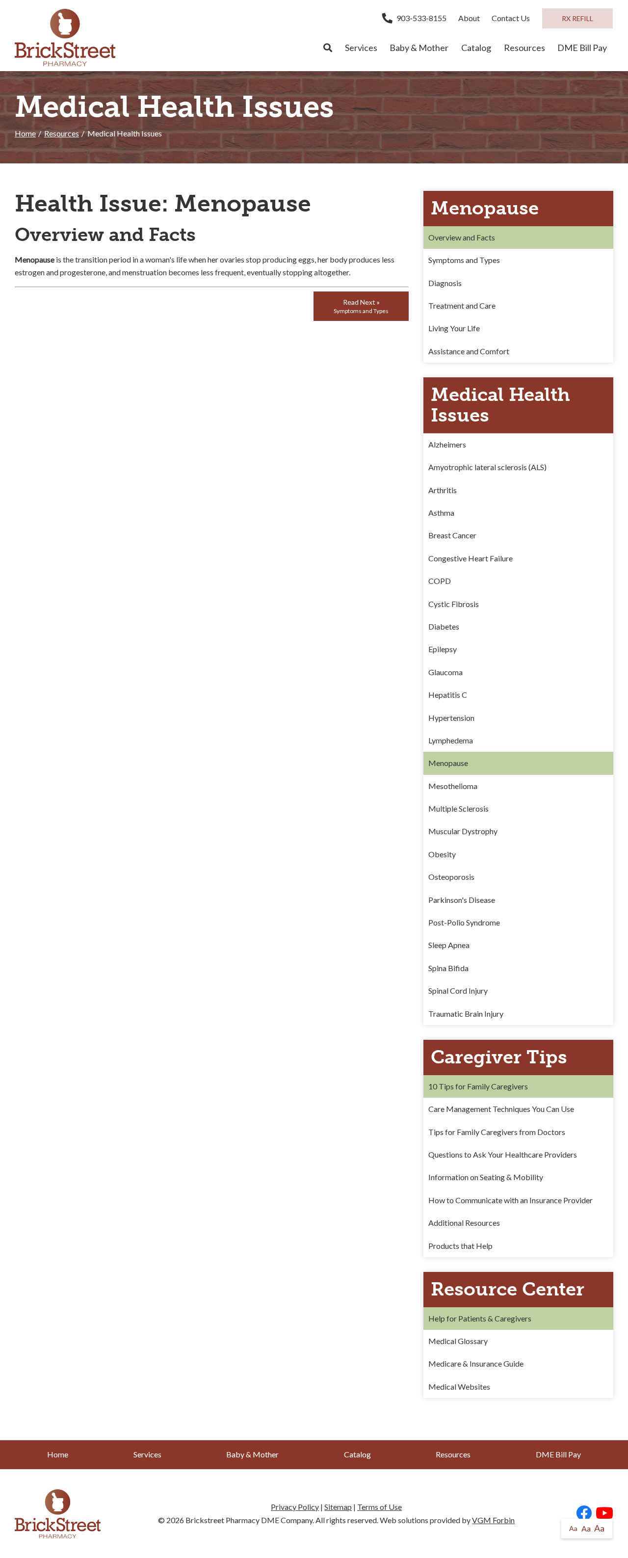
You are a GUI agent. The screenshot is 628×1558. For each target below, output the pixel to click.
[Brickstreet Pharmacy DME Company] (65, 37)
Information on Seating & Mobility (485, 1177)
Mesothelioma (452, 786)
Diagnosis (445, 283)
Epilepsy (442, 649)
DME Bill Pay (582, 47)
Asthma (441, 512)
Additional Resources (464, 1222)
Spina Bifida (448, 968)
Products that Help (460, 1245)
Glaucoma (445, 672)
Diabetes (443, 626)
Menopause (448, 762)
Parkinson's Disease (461, 899)
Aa (573, 1528)
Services (361, 47)
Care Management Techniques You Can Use (501, 1108)
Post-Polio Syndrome (464, 922)
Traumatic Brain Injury (465, 1013)
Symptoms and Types (464, 259)
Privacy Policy (295, 1506)
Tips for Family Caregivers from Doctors (496, 1131)
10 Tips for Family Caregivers (478, 1086)
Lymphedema (450, 740)
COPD (439, 580)
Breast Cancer (452, 535)
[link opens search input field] (328, 48)
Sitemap (338, 1506)
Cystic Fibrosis (453, 603)
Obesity (442, 854)
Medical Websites (459, 1386)
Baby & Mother (419, 47)
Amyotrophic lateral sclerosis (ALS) (487, 467)
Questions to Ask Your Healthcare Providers (502, 1154)
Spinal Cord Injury (458, 990)
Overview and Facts (461, 237)
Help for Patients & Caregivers (479, 1318)
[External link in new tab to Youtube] (604, 1513)
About (469, 18)
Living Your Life (454, 328)
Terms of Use (379, 1506)
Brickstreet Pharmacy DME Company (249, 1520)
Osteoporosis (451, 876)
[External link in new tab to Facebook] (584, 1513)
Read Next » (361, 306)
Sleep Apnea (449, 945)
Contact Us (511, 18)
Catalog (476, 47)
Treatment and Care (462, 305)
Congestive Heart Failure (470, 558)
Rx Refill (577, 18)
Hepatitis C (447, 694)
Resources (524, 47)
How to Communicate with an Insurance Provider (510, 1200)
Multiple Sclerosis (458, 808)
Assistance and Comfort (468, 351)
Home (25, 133)
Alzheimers (447, 444)
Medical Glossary (458, 1341)
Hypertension (451, 717)
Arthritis (442, 490)
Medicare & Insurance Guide (475, 1363)
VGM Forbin (493, 1520)
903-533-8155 (421, 18)
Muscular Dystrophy (462, 831)
